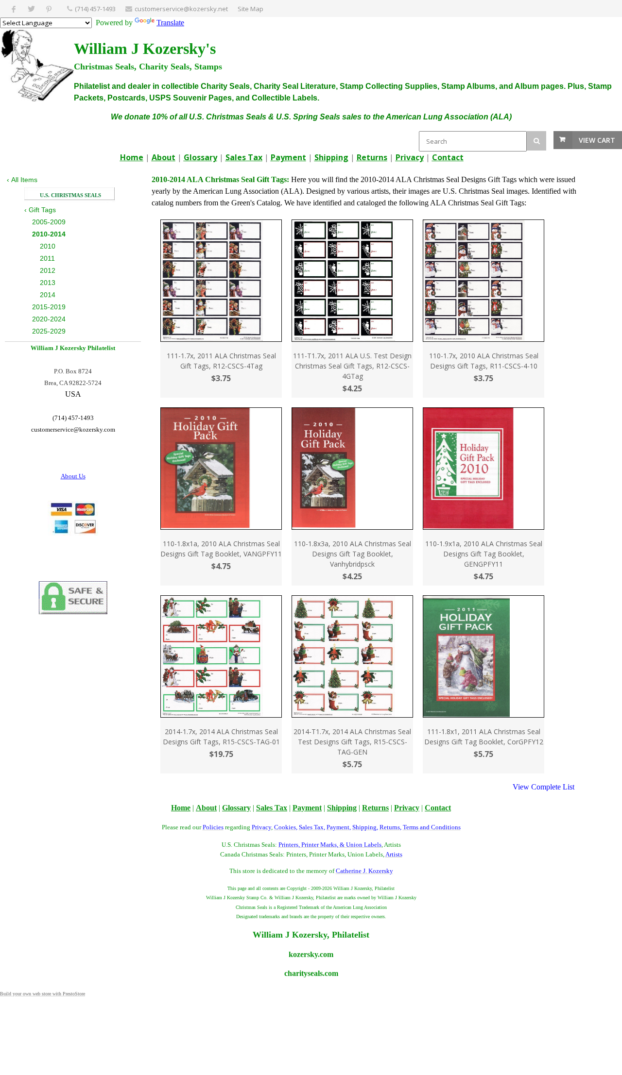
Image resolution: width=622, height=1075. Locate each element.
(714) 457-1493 (95, 8)
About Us (73, 476)
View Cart (597, 140)
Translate (170, 22)
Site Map (250, 8)
